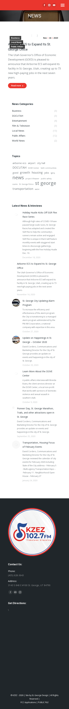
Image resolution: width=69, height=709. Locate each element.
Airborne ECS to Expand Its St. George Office (36, 265)
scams (15, 184)
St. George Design (40, 695)
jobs (46, 172)
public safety (46, 178)
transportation (23, 189)
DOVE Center (33, 168)
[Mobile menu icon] (62, 5)
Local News (16, 42)
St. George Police (26, 184)
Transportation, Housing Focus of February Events (38, 444)
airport (31, 163)
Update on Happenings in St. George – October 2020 (37, 340)
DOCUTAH (19, 167)
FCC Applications (28, 702)
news (18, 177)
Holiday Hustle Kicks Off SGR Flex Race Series (39, 214)
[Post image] (16, 215)
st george (45, 183)
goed (15, 172)
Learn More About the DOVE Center (37, 373)
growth (25, 172)
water (37, 189)
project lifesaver (32, 178)
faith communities (48, 168)
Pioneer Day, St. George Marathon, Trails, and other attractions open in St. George (35, 412)
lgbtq (53, 173)
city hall (41, 163)
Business (15, 38)
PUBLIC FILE (43, 702)
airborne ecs (19, 163)
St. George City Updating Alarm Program (38, 302)
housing (37, 172)
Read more (16, 86)
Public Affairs (17, 47)
